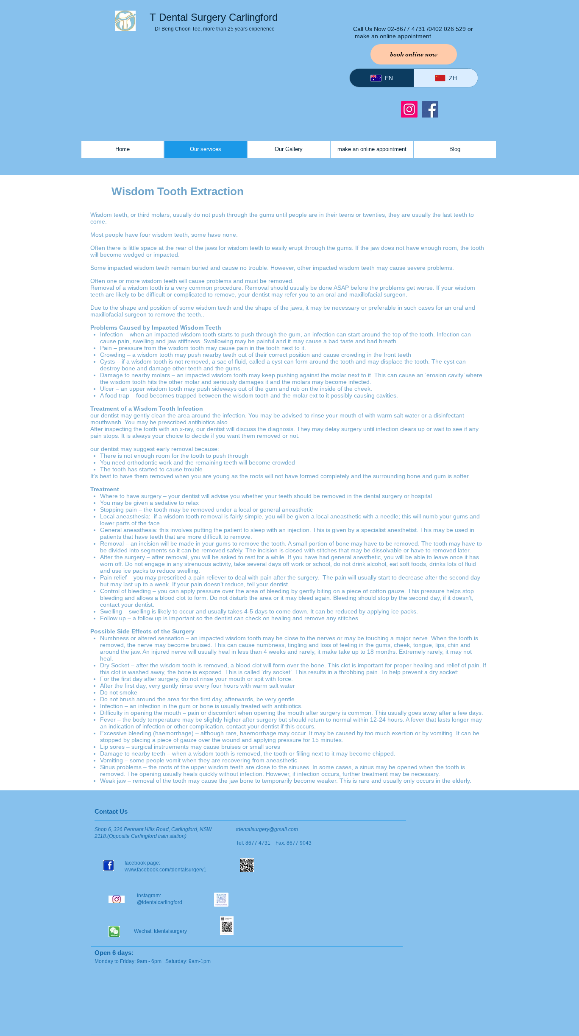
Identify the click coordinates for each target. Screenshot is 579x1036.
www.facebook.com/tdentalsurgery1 (166, 870)
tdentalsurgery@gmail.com (267, 829)
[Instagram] (409, 109)
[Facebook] (430, 109)
